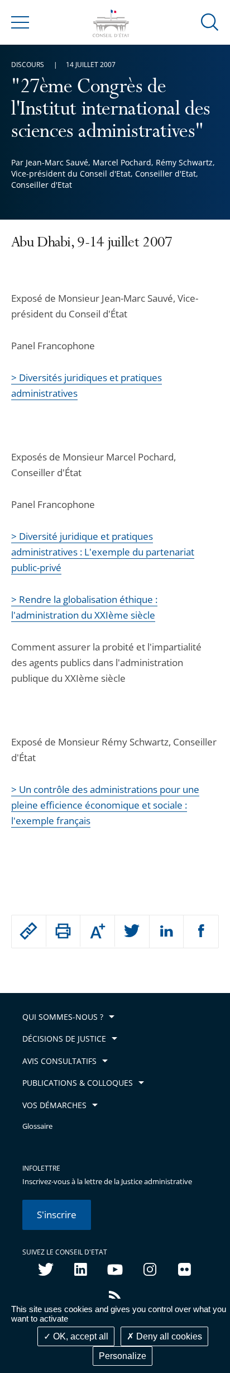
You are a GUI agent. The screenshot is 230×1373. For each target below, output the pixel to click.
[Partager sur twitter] (132, 931)
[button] (210, 21)
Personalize (122, 1356)
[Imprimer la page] (63, 931)
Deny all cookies (168, 1336)
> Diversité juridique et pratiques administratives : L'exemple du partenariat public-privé (102, 552)
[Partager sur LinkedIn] (167, 931)
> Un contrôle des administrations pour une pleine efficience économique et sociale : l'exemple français (105, 805)
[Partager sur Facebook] (201, 931)
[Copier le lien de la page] (29, 931)
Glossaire (37, 1126)
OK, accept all (79, 1336)
